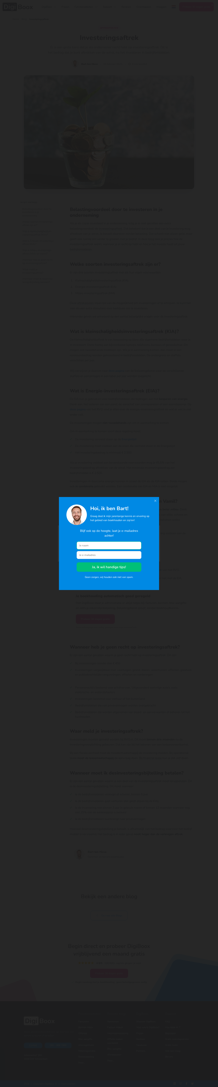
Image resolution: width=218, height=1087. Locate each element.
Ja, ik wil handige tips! (109, 567)
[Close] (155, 501)
